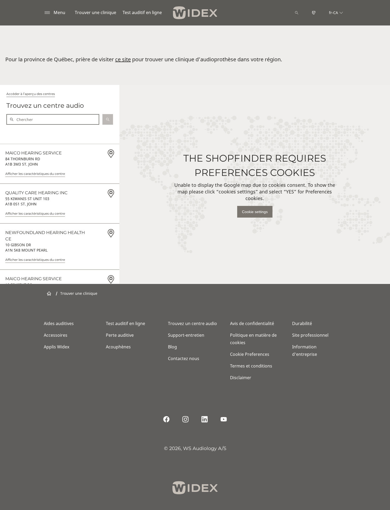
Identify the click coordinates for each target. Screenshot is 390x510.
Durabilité (302, 323)
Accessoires (55, 335)
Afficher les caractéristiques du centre (35, 174)
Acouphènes (118, 347)
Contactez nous (183, 358)
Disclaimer (240, 378)
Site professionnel (310, 335)
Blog (172, 347)
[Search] (296, 12)
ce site (123, 59)
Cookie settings (255, 212)
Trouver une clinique (95, 12)
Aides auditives (59, 323)
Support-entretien (186, 335)
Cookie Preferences (249, 354)
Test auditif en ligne (142, 12)
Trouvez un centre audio (192, 323)
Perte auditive (120, 335)
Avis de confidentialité (252, 323)
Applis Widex (56, 347)
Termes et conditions (251, 366)
